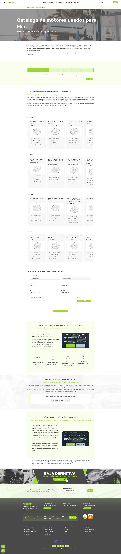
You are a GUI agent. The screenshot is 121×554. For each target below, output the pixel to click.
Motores (36, 7)
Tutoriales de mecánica (49, 534)
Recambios (59, 2)
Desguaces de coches (29, 527)
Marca (40, 7)
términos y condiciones (80, 341)
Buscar (115, 2)
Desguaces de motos (29, 529)
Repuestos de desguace (89, 505)
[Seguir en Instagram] (55, 546)
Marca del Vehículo (34, 275)
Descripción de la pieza (35, 297)
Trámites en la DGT (48, 527)
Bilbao (50, 518)
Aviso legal (86, 527)
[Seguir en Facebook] (53, 546)
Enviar (90, 490)
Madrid (45, 516)
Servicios (66, 529)
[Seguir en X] (63, 546)
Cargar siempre (80, 346)
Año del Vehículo (34, 283)
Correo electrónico (67, 488)
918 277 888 (86, 508)
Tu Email (32, 290)
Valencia (57, 516)
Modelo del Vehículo (65, 275)
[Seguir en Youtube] (60, 546)
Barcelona (51, 516)
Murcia (57, 518)
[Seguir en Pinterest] (68, 546)
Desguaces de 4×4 (28, 533)
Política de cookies (88, 531)
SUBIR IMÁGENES (84, 300)
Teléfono (63, 290)
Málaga (46, 518)
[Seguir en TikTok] (58, 546)
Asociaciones (27, 534)
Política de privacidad (89, 529)
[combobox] (35, 76)
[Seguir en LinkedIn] (66, 546)
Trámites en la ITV (48, 529)
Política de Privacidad (77, 493)
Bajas (48, 2)
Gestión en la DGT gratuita (50, 505)
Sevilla (62, 516)
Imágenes (80, 297)
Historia (65, 531)
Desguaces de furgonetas (30, 531)
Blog (65, 534)
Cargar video (71, 346)
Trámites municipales (49, 531)
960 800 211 (46, 508)
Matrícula (63, 283)
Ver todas (72, 517)
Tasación (72, 2)
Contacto (66, 533)
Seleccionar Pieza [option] (80, 76)
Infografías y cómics (48, 533)
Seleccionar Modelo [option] (49, 76)
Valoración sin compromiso (70, 505)
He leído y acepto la (73, 493)
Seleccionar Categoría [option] (65, 76)
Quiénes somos (67, 527)
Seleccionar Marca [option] (32, 76)
